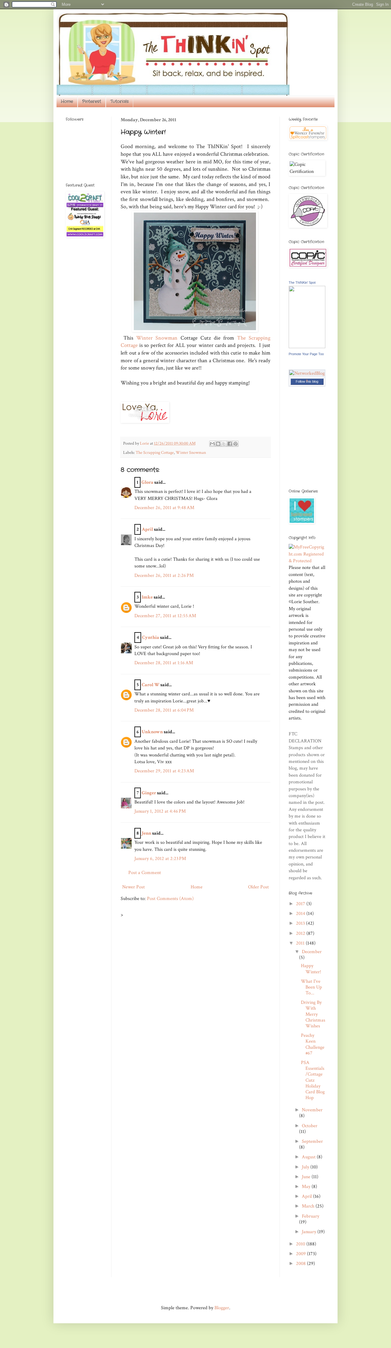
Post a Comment (144, 872)
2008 (301, 1263)
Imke (147, 597)
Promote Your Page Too (306, 354)
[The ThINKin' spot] (307, 347)
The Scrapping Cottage (155, 452)
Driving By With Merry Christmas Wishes (313, 1014)
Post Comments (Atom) (170, 898)
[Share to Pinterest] (235, 444)
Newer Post (133, 887)
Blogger (221, 1308)
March (309, 1206)
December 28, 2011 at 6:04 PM (164, 710)
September (312, 1141)
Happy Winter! (311, 969)
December (312, 952)
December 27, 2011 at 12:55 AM (165, 616)
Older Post (258, 887)
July (306, 1167)
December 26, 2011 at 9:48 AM (164, 508)
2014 (301, 913)
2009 (301, 1254)
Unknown (152, 732)
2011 (301, 943)
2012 (301, 933)
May (307, 1186)
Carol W (150, 685)
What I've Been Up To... (311, 987)
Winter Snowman (156, 337)
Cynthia (150, 637)
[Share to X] (224, 444)
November (312, 1110)
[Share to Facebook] (230, 444)
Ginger (149, 793)
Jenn (146, 833)
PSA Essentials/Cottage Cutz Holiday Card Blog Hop (313, 1080)
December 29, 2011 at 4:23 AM (164, 771)
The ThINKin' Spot (302, 282)
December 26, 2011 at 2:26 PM (164, 575)
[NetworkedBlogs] (307, 380)
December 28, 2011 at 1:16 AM (163, 663)
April (147, 529)
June (307, 1177)
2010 (301, 1244)
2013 (301, 923)
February (310, 1216)
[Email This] (212, 444)
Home (67, 101)
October (309, 1126)
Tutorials (119, 101)
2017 (301, 904)
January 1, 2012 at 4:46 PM (160, 811)
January (309, 1232)
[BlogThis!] (218, 444)
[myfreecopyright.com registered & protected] (307, 561)
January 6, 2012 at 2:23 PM (160, 858)
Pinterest (91, 101)
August (309, 1157)
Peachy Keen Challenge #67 (312, 1044)
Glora (147, 482)
